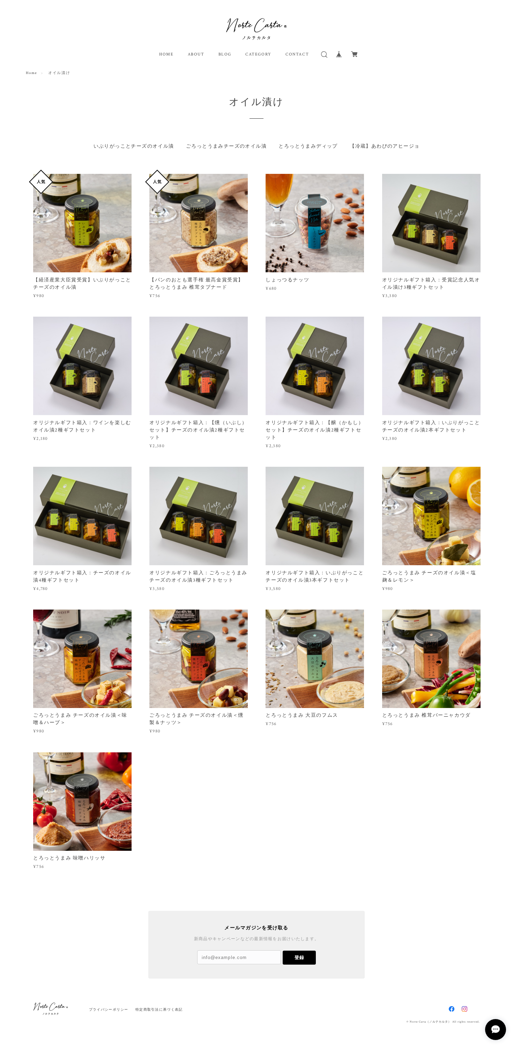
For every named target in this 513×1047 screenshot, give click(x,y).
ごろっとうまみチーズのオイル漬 (226, 146)
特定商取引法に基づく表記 (159, 1009)
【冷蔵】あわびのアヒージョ (384, 146)
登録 (299, 957)
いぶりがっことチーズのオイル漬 (134, 146)
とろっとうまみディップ (307, 146)
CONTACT (297, 54)
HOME (166, 54)
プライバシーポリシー (108, 1009)
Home (31, 73)
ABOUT (196, 54)
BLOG (224, 54)
